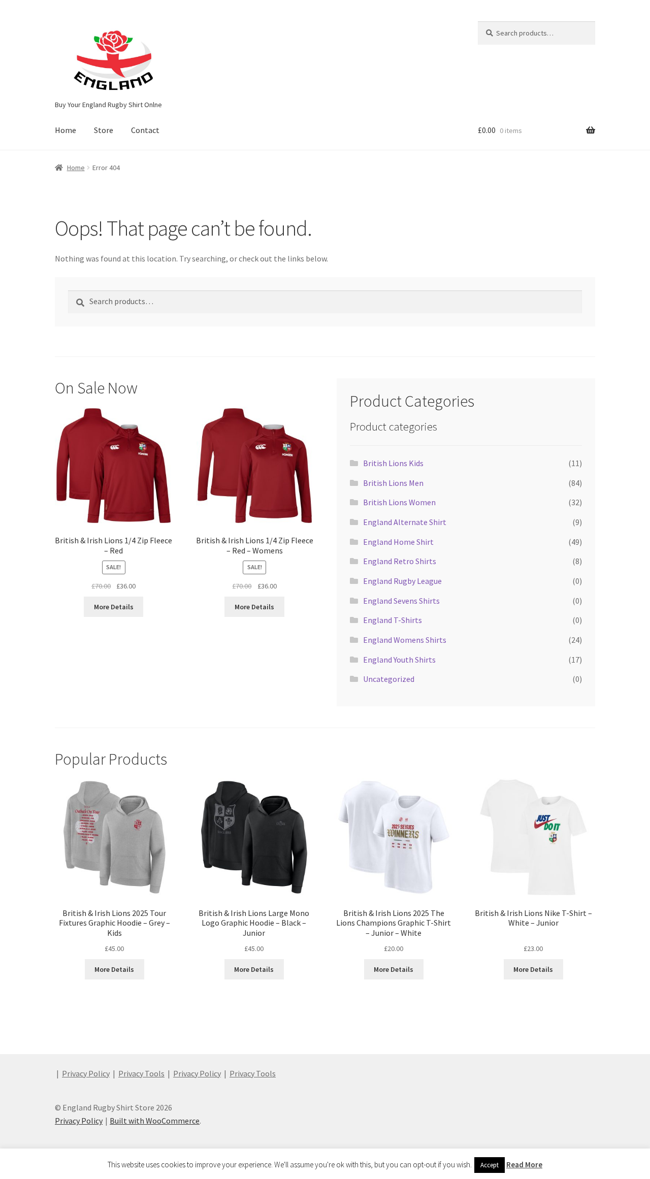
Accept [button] (489, 1165)
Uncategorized (388, 679)
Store (103, 130)
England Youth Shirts (399, 659)
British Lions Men (393, 483)
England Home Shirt (398, 542)
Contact (145, 130)
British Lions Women (399, 502)
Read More (524, 1164)
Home (65, 130)
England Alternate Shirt (404, 522)
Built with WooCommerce (155, 1121)
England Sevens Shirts (401, 601)
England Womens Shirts (404, 640)
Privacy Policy (86, 1073)
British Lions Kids (393, 463)
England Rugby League (402, 581)
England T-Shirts (392, 620)
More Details (114, 606)
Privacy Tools (141, 1073)
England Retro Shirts (399, 561)
